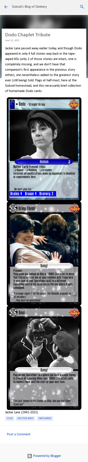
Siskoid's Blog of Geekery (29, 7)
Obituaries (44, 418)
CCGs (10, 418)
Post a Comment (19, 434)
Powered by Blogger (46, 456)
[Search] (82, 7)
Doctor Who (26, 418)
